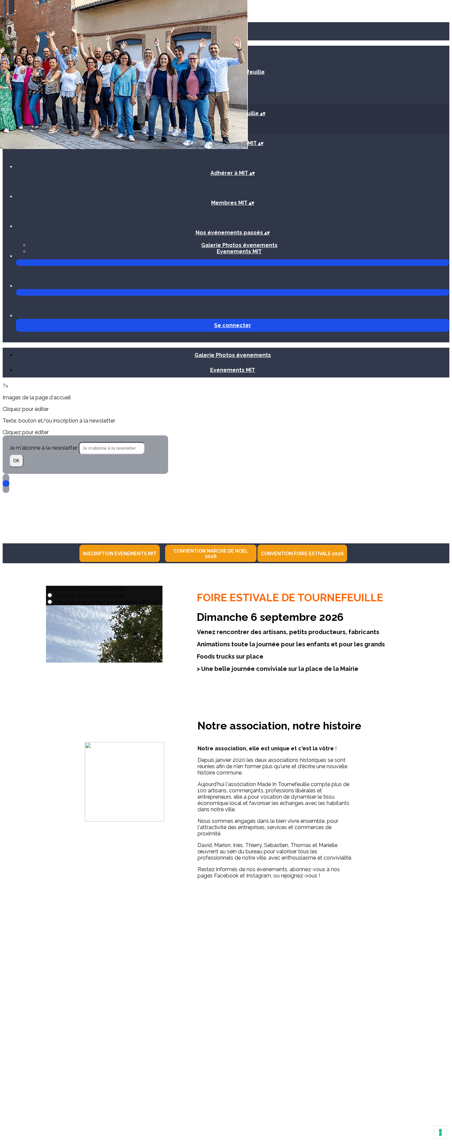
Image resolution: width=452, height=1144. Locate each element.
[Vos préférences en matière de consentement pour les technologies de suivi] (440, 1132)
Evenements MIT (239, 251)
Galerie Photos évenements (239, 245)
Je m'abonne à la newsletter (44, 448)
